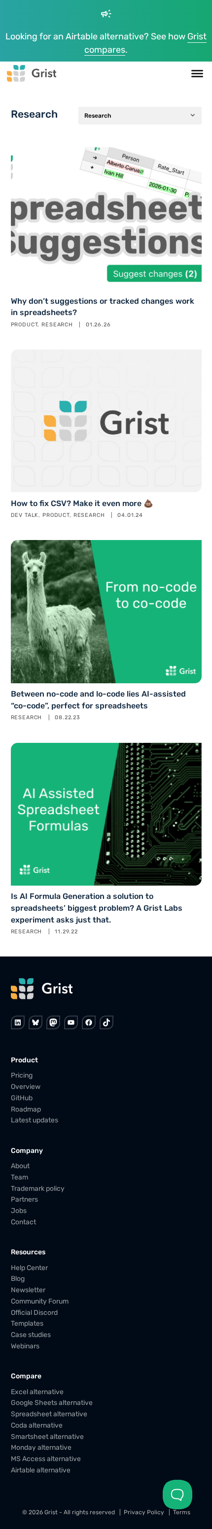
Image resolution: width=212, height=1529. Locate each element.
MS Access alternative (46, 1459)
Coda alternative (37, 1425)
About (20, 1166)
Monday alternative (41, 1447)
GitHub (22, 1098)
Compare (26, 1376)
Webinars (25, 1346)
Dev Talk (25, 514)
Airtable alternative (41, 1470)
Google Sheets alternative (52, 1403)
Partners (24, 1199)
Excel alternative (37, 1391)
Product (24, 324)
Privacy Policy (144, 1512)
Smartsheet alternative (47, 1436)
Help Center (29, 1267)
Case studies (31, 1335)
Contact (23, 1222)
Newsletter (28, 1290)
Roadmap (26, 1109)
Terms (181, 1512)
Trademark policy (38, 1188)
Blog (18, 1278)
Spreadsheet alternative (49, 1414)
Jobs (19, 1211)
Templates (27, 1323)
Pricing (22, 1075)
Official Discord (34, 1312)
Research (57, 324)
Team (19, 1177)
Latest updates (34, 1120)
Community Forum (40, 1301)
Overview (25, 1087)
